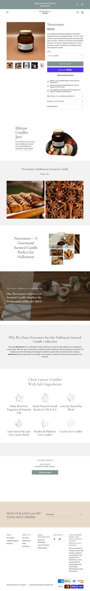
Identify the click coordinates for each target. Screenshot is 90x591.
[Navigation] (7, 12)
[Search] (77, 12)
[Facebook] (77, 5)
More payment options (65, 75)
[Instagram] (82, 5)
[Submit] (81, 514)
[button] (9, 41)
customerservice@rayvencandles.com (41, 585)
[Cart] (82, 12)
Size (49, 51)
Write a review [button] (45, 472)
